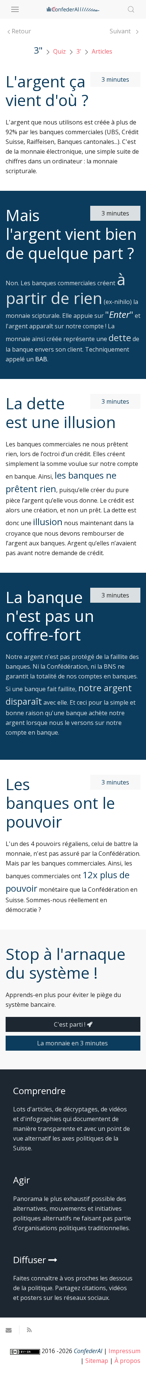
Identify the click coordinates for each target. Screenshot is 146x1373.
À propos (127, 1361)
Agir (21, 1180)
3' (78, 51)
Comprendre (39, 1090)
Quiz (59, 51)
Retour (20, 31)
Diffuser (30, 1259)
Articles (102, 51)
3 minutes (115, 79)
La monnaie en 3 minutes (73, 1043)
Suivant (121, 31)
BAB (41, 359)
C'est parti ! (70, 1024)
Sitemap (96, 1361)
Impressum (124, 1351)
